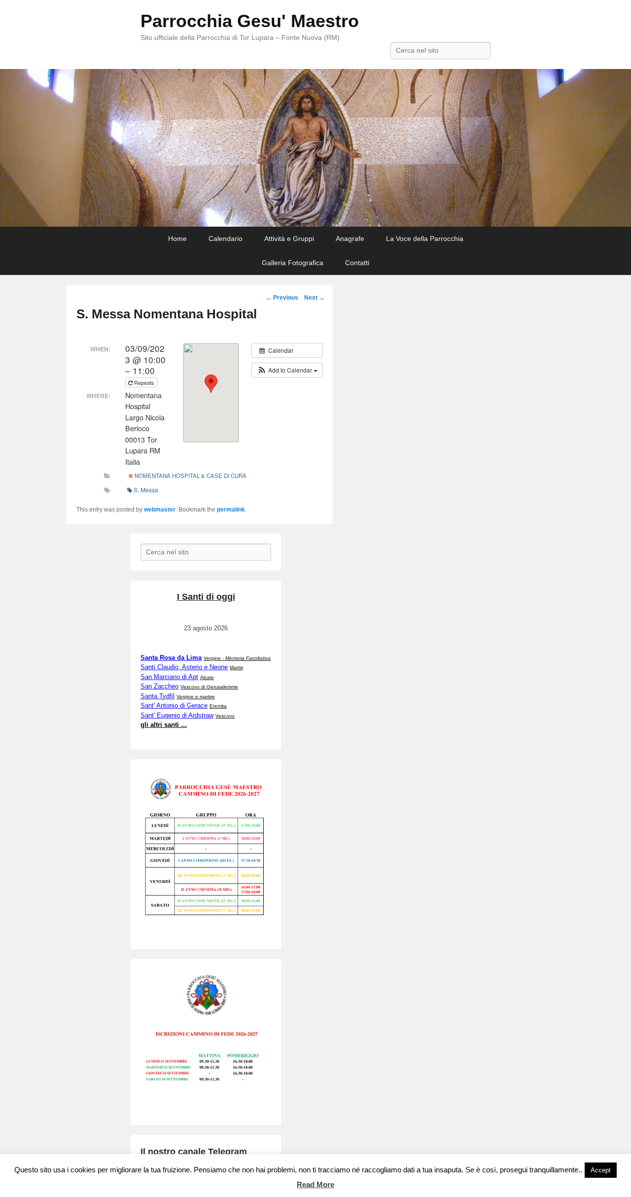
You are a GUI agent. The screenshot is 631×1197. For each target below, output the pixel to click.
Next (314, 297)
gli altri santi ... (163, 724)
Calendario (226, 238)
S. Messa (146, 489)
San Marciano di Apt (169, 677)
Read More (315, 1184)
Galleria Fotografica (292, 263)
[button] (287, 370)
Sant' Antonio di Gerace (174, 705)
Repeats (144, 382)
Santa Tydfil (157, 696)
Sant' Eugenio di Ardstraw (176, 715)
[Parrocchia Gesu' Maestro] (315, 148)
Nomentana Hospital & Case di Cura (189, 475)
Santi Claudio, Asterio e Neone (184, 667)
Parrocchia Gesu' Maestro (249, 21)
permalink (231, 509)
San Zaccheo (159, 686)
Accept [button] (601, 1170)
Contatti (357, 263)
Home (177, 238)
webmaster (159, 509)
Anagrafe (350, 238)
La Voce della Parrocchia (424, 238)
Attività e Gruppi (289, 238)
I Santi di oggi (206, 597)
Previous (282, 297)
